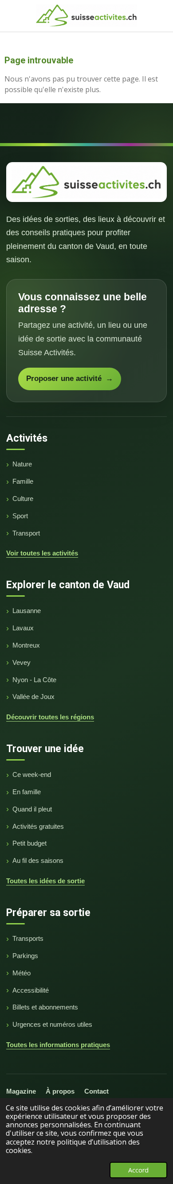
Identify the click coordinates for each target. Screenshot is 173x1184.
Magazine (21, 1091)
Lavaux (23, 628)
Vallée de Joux (33, 696)
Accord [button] (138, 1170)
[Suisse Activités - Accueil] (86, 182)
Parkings (25, 955)
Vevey (21, 662)
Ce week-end (31, 774)
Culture (22, 498)
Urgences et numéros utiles (52, 1024)
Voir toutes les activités (42, 553)
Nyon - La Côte (34, 679)
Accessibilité (30, 990)
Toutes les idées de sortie (45, 881)
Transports (27, 938)
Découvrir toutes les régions (50, 717)
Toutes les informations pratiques (58, 1044)
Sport (20, 516)
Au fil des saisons (37, 860)
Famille (22, 481)
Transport (26, 533)
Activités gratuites (38, 826)
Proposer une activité (69, 378)
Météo (21, 973)
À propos (60, 1091)
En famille (26, 792)
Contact (96, 1091)
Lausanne (26, 610)
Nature (22, 464)
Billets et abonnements (45, 1007)
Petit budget (29, 843)
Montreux (26, 645)
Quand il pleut (32, 809)
